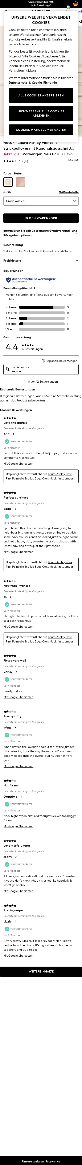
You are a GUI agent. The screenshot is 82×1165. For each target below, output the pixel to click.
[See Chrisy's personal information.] (16, 671)
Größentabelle (69, 192)
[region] (41, 76)
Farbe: (7, 173)
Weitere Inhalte (41, 971)
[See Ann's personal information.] (13, 434)
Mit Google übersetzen (18, 463)
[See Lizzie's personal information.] (15, 921)
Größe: (7, 192)
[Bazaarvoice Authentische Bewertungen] (30, 280)
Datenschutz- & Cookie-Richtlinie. (33, 83)
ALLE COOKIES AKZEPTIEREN (41, 95)
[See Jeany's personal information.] (15, 856)
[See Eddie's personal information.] (15, 508)
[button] (8, 182)
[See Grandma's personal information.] (21, 796)
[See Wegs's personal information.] (15, 727)
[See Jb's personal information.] (10, 597)
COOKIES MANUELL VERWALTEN (41, 130)
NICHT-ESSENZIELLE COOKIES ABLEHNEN (41, 113)
